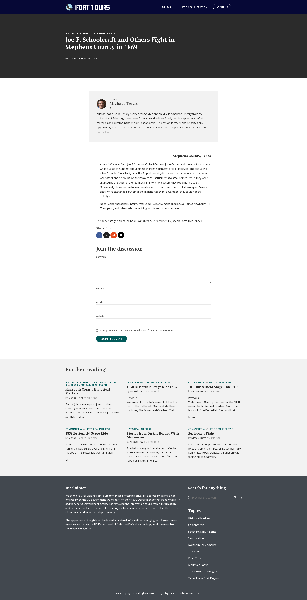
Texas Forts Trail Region (203, 571)
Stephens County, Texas (192, 156)
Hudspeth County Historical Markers (87, 391)
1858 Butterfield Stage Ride (86, 433)
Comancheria (135, 382)
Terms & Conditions (179, 593)
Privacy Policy (162, 593)
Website (100, 316)
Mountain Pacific (198, 565)
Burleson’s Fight (201, 433)
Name (100, 288)
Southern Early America (202, 531)
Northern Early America (202, 545)
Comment (101, 257)
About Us (222, 7)
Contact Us (194, 593)
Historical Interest (193, 7)
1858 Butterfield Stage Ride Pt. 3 (152, 387)
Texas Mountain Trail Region (89, 385)
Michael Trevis (75, 58)
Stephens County (104, 33)
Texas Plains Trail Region (203, 578)
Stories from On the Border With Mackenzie (153, 435)
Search (235, 497)
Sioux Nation (196, 538)
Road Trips (194, 558)
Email (100, 302)
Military (167, 7)
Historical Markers (199, 518)
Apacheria (194, 551)
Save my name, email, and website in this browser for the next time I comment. (137, 330)
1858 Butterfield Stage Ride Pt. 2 (213, 387)
